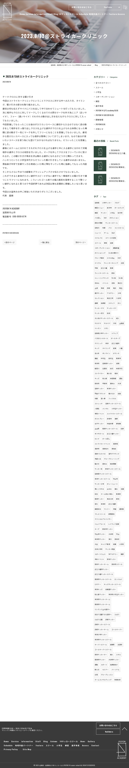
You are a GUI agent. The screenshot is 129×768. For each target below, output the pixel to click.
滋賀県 (97, 203)
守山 (117, 534)
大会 (96, 544)
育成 (102, 288)
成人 (117, 318)
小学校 (121, 544)
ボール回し (106, 439)
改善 (96, 398)
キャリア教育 (105, 544)
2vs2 (113, 233)
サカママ (98, 323)
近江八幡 (104, 268)
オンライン (106, 353)
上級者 (121, 323)
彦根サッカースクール (102, 624)
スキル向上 (111, 258)
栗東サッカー (99, 499)
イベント (105, 283)
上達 (96, 288)
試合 (96, 494)
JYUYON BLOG (100, 124)
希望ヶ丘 (98, 459)
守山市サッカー (100, 534)
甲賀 (96, 268)
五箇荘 (104, 368)
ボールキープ (115, 338)
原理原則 (111, 514)
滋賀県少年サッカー (102, 333)
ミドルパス (98, 238)
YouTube (108, 7)
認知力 (97, 228)
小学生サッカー (117, 408)
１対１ (106, 328)
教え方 (97, 669)
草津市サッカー (100, 539)
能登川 (97, 368)
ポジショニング (100, 253)
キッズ (97, 378)
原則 (117, 499)
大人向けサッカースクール (104, 318)
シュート (98, 233)
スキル (118, 654)
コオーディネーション (105, 96)
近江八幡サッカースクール (104, 574)
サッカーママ (99, 308)
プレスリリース (100, 514)
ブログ (117, 203)
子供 (114, 323)
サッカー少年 (99, 484)
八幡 (120, 348)
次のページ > (80, 242)
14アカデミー (113, 554)
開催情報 (99, 119)
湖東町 (112, 644)
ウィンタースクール (101, 273)
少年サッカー (107, 203)
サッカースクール (111, 223)
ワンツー (107, 509)
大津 (119, 383)
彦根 (108, 288)
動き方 (97, 464)
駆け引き (112, 393)
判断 (103, 228)
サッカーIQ (98, 469)
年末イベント (99, 559)
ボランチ (116, 353)
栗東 (111, 268)
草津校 (103, 504)
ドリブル (98, 263)
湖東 (117, 363)
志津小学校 (98, 549)
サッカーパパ (111, 308)
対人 (119, 303)
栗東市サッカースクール (103, 579)
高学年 (109, 208)
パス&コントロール (101, 338)
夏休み (104, 464)
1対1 (105, 218)
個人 (111, 654)
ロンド (97, 439)
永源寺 (120, 644)
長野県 (115, 444)
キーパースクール (101, 644)
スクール (99, 87)
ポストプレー (99, 419)
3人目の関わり (114, 253)
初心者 (104, 378)
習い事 (103, 398)
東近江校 (110, 499)
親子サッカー (99, 293)
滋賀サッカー (99, 388)
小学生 (98, 92)
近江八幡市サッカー (102, 569)
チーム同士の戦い (107, 494)
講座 (96, 358)
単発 (105, 243)
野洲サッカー (111, 559)
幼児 (111, 368)
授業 (114, 544)
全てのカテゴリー (103, 82)
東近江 (120, 283)
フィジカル (112, 398)
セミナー (105, 669)
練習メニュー (99, 208)
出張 (96, 675)
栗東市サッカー (100, 660)
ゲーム (106, 233)
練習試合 (98, 509)
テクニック (98, 343)
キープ (97, 529)
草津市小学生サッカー (116, 594)
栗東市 (118, 358)
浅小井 (97, 353)
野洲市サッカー (107, 529)
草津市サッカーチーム (102, 599)
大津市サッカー (114, 660)
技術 (108, 313)
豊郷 (116, 419)
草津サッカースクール (102, 479)
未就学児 (119, 368)
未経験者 (113, 378)
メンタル (105, 408)
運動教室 (116, 248)
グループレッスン (107, 675)
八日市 (118, 298)
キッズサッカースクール (112, 584)
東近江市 (110, 298)
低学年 (120, 213)
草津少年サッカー (101, 634)
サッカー (104, 213)
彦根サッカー (110, 619)
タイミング (106, 348)
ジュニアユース (100, 524)
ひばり (117, 614)
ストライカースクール (114, 414)
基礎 (96, 303)
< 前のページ (9, 242)
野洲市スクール (117, 564)
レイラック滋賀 (113, 524)
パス (109, 228)
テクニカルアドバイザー (103, 519)
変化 (96, 504)
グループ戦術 (99, 258)
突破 (114, 509)
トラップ (115, 333)
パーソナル (115, 669)
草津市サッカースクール (103, 639)
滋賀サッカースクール (113, 403)
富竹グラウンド (114, 454)
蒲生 (120, 288)
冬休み (97, 283)
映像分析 (118, 680)
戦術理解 (113, 464)
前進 (119, 393)
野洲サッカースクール (112, 469)
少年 (119, 293)
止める (109, 489)
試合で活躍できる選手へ (103, 614)
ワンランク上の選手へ (102, 609)
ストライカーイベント (102, 444)
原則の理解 (98, 223)
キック (97, 348)
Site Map (27, 749)
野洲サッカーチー (101, 654)
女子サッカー (99, 423)
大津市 (111, 534)
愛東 (114, 348)
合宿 (122, 263)
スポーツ (104, 665)
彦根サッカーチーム (102, 629)
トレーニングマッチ (102, 278)
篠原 (122, 554)
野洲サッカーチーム (102, 564)
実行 (110, 539)
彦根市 (109, 419)
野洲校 (117, 539)
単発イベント (99, 414)
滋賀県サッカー (107, 363)
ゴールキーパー (117, 629)
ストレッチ (98, 403)
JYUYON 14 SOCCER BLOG (11, 233)
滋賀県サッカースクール (103, 474)
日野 (122, 429)
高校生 (110, 358)
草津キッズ (98, 589)
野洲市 (97, 383)
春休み (112, 383)
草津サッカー (111, 388)
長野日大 (105, 449)
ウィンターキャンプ (111, 263)
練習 (97, 101)
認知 (113, 283)
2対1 (119, 258)
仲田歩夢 (110, 423)
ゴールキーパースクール (103, 649)
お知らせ (99, 129)
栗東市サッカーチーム (102, 604)
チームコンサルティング (103, 680)
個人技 (109, 373)
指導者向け (114, 665)
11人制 (114, 278)
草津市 (97, 363)
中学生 (103, 358)
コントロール (119, 228)
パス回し (98, 218)
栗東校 (118, 494)
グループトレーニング (111, 459)
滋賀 (111, 243)
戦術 (116, 373)
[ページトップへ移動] (124, 728)
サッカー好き (99, 313)
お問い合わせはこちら (82, 7)
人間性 (97, 408)
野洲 (113, 273)
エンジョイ (118, 579)
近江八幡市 (115, 343)
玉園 (122, 489)
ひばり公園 (98, 619)
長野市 (97, 449)
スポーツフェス (100, 554)
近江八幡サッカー (113, 434)
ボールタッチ (119, 208)
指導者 (103, 303)
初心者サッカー (100, 594)
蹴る (116, 489)
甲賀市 (104, 383)
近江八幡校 (112, 504)
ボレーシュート (112, 484)
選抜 (120, 378)
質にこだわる (99, 489)
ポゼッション (114, 218)
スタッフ (111, 303)
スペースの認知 (110, 238)
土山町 (97, 429)
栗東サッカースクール (110, 429)
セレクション (99, 298)
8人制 (121, 278)
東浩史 (114, 449)
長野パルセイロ (100, 454)
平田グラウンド (100, 393)
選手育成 (99, 106)
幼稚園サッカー (110, 589)
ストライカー (99, 373)
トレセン (98, 328)
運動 (96, 665)
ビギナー (98, 584)
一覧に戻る (45, 242)
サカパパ (107, 323)
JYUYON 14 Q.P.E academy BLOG (107, 110)
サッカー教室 (110, 549)
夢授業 (118, 423)
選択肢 (121, 509)
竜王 (114, 288)
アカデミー (111, 293)
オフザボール (99, 434)
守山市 (115, 479)
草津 (106, 343)
